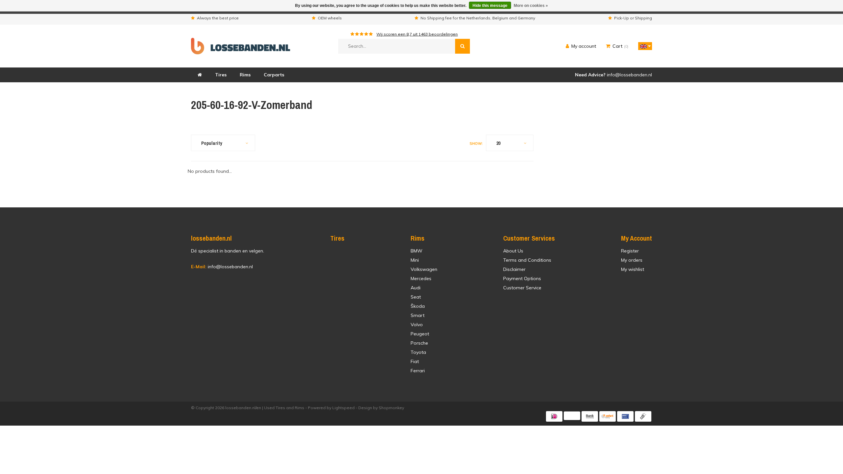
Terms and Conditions (527, 260)
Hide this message (490, 5)
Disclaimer (514, 269)
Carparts (274, 75)
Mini (415, 260)
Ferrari (418, 371)
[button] (643, 46)
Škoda (418, 306)
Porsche (419, 343)
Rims (245, 75)
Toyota (418, 352)
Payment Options (522, 278)
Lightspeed (343, 407)
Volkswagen (424, 269)
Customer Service (522, 288)
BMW (416, 251)
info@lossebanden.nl (222, 267)
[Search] (462, 46)
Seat (416, 297)
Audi (416, 288)
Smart (417, 315)
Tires (221, 75)
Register (630, 251)
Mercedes (421, 278)
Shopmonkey (391, 407)
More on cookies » (531, 5)
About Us (513, 251)
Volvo (417, 325)
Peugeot (420, 334)
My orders (631, 260)
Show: (476, 143)
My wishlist (632, 269)
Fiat (415, 361)
